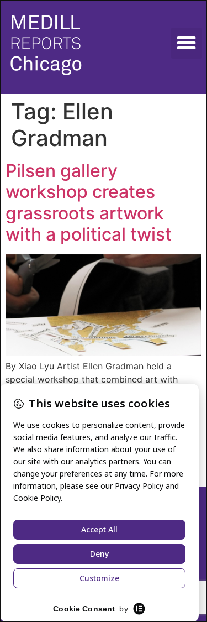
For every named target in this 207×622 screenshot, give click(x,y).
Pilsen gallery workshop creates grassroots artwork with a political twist (89, 202)
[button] (186, 43)
